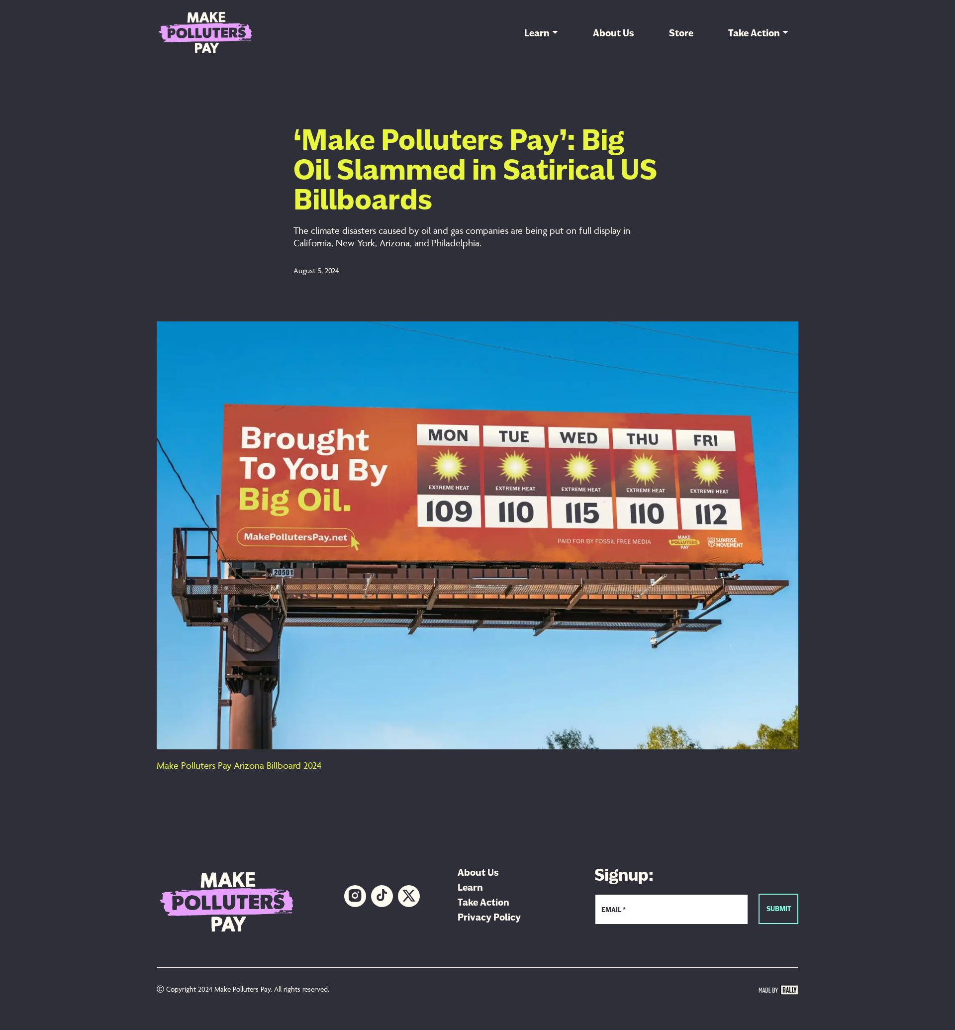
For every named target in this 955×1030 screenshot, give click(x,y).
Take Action (754, 33)
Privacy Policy (489, 917)
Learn (537, 33)
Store (681, 33)
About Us (613, 33)
